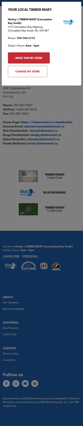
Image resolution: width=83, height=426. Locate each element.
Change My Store (27, 71)
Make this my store (28, 57)
